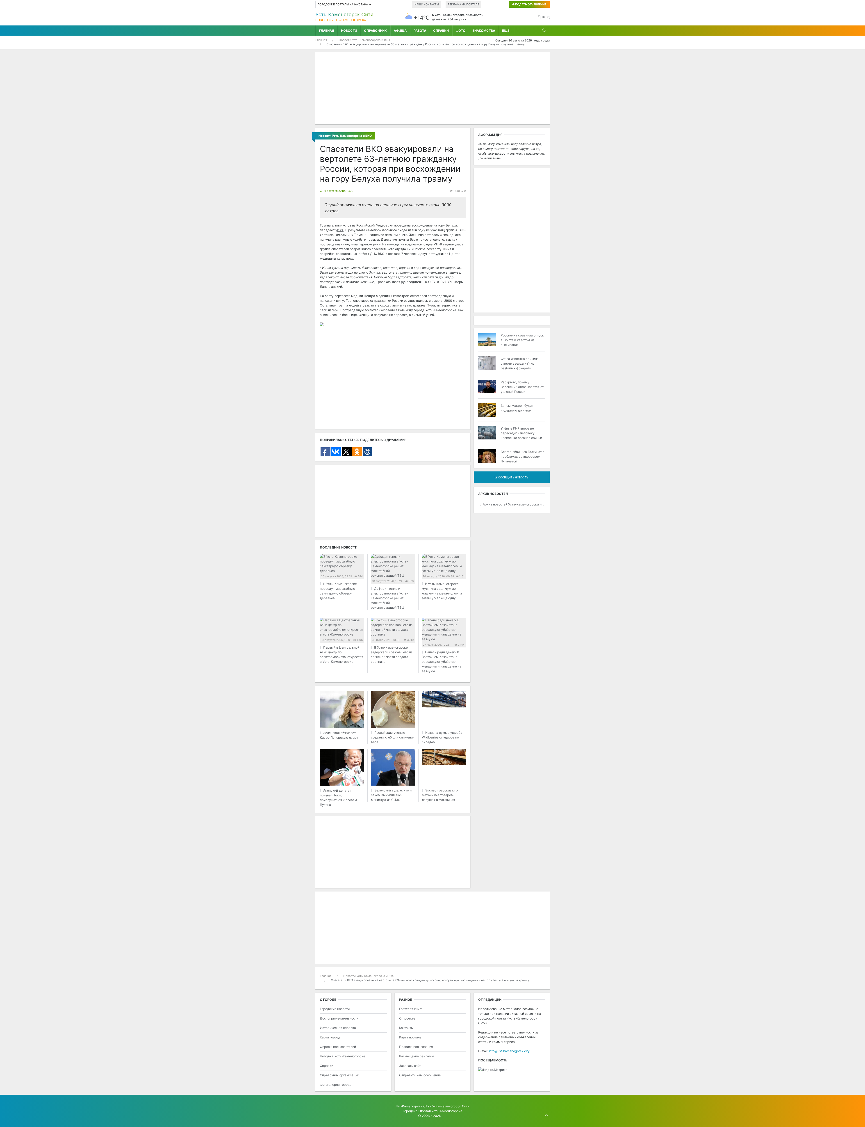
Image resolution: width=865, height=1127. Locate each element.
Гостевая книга (411, 1009)
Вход (546, 17)
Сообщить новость (512, 477)
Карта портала (410, 1037)
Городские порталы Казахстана (343, 4)
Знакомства (483, 30)
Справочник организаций (339, 1075)
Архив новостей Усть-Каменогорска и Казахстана (514, 504)
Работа (420, 30)
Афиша (400, 30)
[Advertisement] (432, 88)
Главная (326, 30)
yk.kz (339, 230)
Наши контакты (426, 4)
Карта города (330, 1037)
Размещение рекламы (416, 1056)
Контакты (406, 1028)
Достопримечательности (339, 1018)
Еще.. (506, 30)
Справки (441, 30)
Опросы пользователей (338, 1047)
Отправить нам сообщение (420, 1075)
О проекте (407, 1018)
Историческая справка (338, 1028)
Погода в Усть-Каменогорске (342, 1056)
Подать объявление (530, 4)
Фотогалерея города (335, 1084)
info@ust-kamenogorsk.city (509, 1051)
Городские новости (335, 1009)
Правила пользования (416, 1047)
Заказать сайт (410, 1066)
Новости (349, 30)
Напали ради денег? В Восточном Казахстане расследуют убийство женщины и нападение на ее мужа (441, 661)
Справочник (375, 30)
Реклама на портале (463, 4)
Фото (460, 30)
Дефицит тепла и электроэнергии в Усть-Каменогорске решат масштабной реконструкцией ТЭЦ (389, 598)
